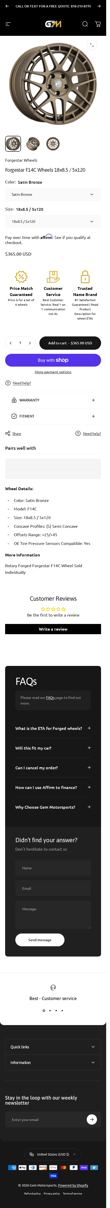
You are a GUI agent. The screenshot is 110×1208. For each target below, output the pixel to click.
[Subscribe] (92, 1119)
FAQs (50, 697)
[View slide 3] (56, 1010)
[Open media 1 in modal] (92, 45)
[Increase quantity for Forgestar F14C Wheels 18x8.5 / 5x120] (29, 343)
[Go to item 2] (33, 144)
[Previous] (7, 6)
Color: (23, 182)
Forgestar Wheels (21, 159)
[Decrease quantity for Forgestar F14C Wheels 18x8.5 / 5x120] (10, 343)
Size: (24, 209)
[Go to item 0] (13, 144)
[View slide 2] (50, 1010)
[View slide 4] (62, 1010)
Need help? (22, 383)
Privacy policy (52, 1193)
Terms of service (72, 1193)
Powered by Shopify (73, 1185)
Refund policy (32, 1193)
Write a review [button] (53, 629)
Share (16, 433)
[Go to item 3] (53, 144)
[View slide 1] (44, 1010)
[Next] (99, 6)
